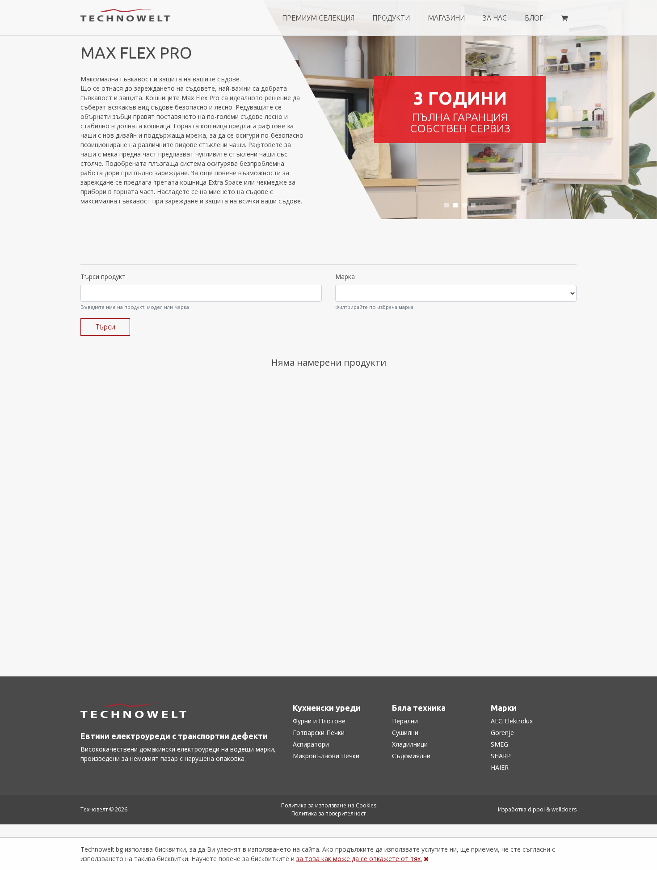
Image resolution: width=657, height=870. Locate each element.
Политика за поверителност (328, 813)
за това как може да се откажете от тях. (359, 858)
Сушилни (405, 732)
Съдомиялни (411, 756)
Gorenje (502, 732)
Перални (405, 721)
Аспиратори (311, 744)
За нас (495, 18)
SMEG (499, 744)
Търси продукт (103, 276)
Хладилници (410, 744)
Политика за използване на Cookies (328, 805)
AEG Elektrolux (512, 721)
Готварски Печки (319, 732)
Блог (534, 18)
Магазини (446, 18)
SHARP (501, 756)
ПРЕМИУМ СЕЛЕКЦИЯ (318, 18)
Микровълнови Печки (326, 756)
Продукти (391, 18)
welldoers (564, 809)
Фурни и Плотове (319, 721)
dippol (536, 809)
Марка (345, 276)
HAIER (500, 767)
